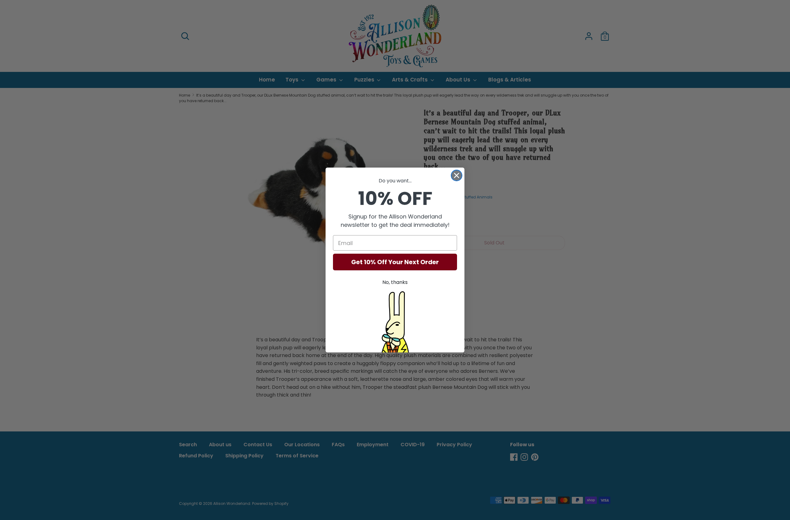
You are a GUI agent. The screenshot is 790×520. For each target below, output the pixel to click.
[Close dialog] (456, 175)
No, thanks (395, 282)
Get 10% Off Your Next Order (395, 262)
